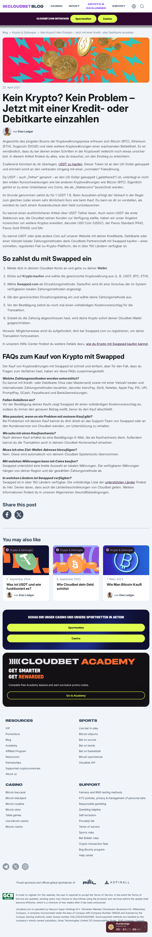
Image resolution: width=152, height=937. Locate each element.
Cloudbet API (87, 762)
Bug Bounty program (92, 849)
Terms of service (89, 826)
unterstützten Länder (120, 482)
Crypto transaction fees (93, 843)
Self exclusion (87, 815)
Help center (86, 855)
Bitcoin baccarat (16, 792)
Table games (13, 815)
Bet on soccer (87, 739)
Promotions (13, 734)
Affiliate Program (16, 751)
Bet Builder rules (89, 838)
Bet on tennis (87, 745)
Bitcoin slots (13, 809)
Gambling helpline (90, 809)
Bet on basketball (89, 751)
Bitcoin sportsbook (91, 756)
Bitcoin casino (14, 826)
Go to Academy (76, 695)
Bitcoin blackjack (16, 798)
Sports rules (86, 832)
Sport (74, 6)
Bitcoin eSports (88, 734)
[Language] (134, 6)
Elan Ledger (25, 131)
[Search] (142, 6)
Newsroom (12, 756)
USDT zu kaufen (70, 164)
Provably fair (87, 820)
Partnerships (13, 762)
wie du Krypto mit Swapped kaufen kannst (117, 344)
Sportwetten (83, 18)
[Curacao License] (8, 896)
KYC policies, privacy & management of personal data (112, 798)
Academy (11, 745)
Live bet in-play (88, 728)
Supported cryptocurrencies (23, 768)
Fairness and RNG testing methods (100, 792)
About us (11, 773)
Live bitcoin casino (17, 820)
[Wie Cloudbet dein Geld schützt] (76, 560)
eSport (118, 6)
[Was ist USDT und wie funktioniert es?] (26, 560)
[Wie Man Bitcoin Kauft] (126, 560)
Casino (56, 6)
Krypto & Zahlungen (96, 6)
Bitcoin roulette (15, 803)
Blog (5, 32)
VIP (8, 728)
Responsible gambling (92, 803)
